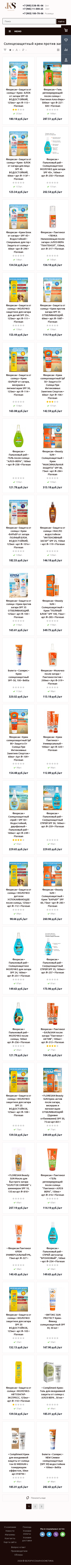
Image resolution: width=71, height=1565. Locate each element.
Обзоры (18, 1555)
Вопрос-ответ (18, 1547)
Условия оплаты (27, 1532)
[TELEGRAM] (49, 1534)
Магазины (10, 1534)
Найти (61, 21)
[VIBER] (55, 1534)
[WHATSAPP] (62, 1534)
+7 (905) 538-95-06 (33, 5)
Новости (10, 1531)
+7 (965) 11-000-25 (33, 9)
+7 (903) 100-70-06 (33, 13)
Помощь (27, 1527)
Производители (19, 1551)
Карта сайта (10, 1542)
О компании (10, 1527)
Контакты (10, 1538)
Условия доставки (27, 1539)
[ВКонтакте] (42, 1534)
